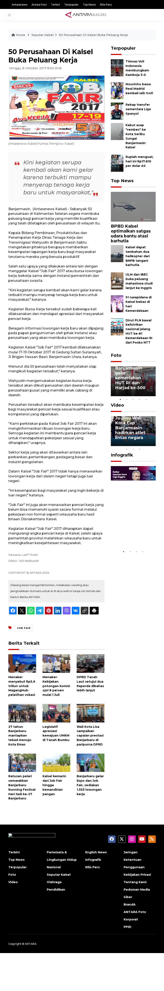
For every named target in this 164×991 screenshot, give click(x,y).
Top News (89, 4)
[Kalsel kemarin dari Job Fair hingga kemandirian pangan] (56, 762)
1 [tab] (120, 399)
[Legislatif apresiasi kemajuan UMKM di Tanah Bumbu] (56, 713)
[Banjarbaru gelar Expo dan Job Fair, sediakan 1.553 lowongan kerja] (90, 762)
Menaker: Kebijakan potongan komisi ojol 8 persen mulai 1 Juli (56, 686)
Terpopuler (71, 4)
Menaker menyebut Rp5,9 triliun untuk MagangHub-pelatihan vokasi (21, 686)
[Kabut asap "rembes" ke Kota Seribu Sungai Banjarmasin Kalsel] (117, 131)
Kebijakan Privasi (137, 875)
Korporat (131, 919)
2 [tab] (127, 399)
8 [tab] (127, 449)
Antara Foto (39, 4)
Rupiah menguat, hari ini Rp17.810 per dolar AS (140, 161)
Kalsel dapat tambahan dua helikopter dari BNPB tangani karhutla (138, 256)
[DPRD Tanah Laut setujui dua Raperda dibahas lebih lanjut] (90, 663)
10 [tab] (140, 449)
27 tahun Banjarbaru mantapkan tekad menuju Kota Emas (19, 735)
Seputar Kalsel (42, 35)
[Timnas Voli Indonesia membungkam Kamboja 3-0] (117, 68)
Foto (116, 355)
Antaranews (19, 4)
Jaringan (131, 852)
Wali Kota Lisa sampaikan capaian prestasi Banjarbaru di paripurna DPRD (90, 735)
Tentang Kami (135, 882)
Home (20, 35)
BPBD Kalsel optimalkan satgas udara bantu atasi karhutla (131, 233)
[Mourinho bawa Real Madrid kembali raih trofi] (117, 90)
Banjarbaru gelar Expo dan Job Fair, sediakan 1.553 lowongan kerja (90, 785)
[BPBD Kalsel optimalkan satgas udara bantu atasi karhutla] (133, 206)
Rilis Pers (106, 4)
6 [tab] (146, 444)
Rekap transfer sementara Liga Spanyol (138, 109)
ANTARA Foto (135, 912)
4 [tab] (140, 399)
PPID (127, 927)
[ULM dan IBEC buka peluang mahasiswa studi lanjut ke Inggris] (117, 281)
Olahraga (54, 882)
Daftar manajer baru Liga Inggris (133, 537)
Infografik (122, 455)
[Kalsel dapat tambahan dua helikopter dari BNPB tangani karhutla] (117, 253)
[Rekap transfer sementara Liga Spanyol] (117, 111)
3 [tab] (133, 399)
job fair (24, 628)
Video (117, 405)
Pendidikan (56, 889)
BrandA (130, 904)
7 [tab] (152, 444)
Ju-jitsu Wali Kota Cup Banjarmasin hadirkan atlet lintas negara (130, 427)
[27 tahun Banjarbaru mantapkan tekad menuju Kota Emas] (22, 713)
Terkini (55, 4)
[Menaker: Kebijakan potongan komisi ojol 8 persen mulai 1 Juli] (56, 663)
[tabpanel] (133, 381)
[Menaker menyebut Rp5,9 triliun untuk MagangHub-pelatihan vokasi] (22, 663)
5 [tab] (146, 399)
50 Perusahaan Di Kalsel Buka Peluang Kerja (93, 35)
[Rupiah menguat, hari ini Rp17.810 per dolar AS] (117, 163)
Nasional (54, 867)
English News (96, 852)
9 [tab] (133, 449)
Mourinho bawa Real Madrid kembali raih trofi (139, 88)
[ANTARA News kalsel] (86, 14)
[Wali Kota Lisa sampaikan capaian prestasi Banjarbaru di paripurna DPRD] (90, 713)
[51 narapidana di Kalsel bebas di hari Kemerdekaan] (117, 304)
